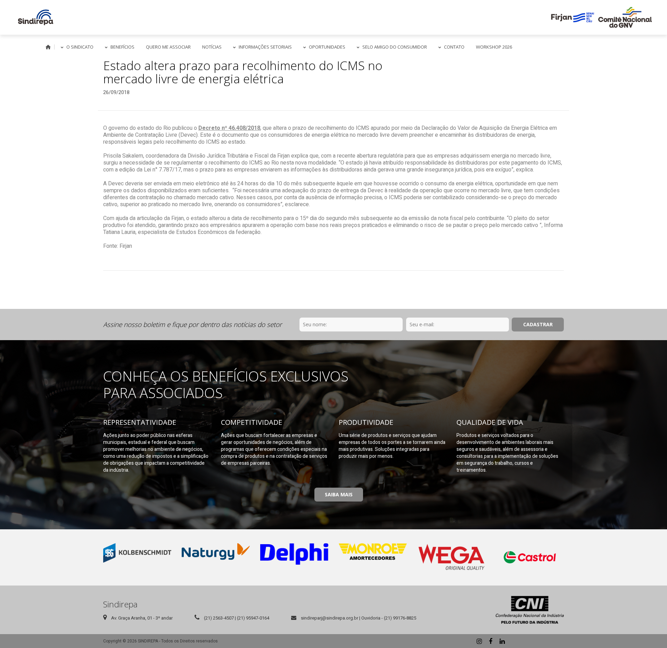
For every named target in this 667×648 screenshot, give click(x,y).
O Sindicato (79, 47)
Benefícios (122, 47)
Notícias (212, 47)
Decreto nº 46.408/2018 (229, 128)
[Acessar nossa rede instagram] (479, 641)
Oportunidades (327, 47)
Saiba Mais (339, 494)
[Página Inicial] (35, 17)
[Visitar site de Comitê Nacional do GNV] (625, 17)
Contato (454, 47)
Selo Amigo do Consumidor (394, 47)
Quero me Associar (168, 47)
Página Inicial (48, 47)
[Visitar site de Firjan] (572, 17)
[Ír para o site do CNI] (530, 610)
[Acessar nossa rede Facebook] (490, 641)
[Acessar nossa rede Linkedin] (502, 641)
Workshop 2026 (494, 47)
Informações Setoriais (265, 47)
